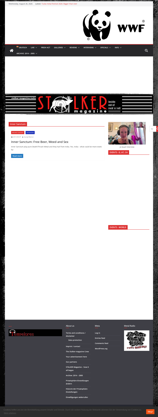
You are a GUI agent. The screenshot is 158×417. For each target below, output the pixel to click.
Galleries (58, 47)
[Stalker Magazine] (12, 50)
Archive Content (17, 132)
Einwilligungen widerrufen (77, 397)
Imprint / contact (73, 346)
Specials (104, 47)
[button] (35, 47)
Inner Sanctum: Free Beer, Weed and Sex (39, 142)
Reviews (73, 47)
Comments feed (101, 343)
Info (117, 47)
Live (32, 47)
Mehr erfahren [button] (10, 413)
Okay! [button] (150, 412)
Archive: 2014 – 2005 (26, 53)
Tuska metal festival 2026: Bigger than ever (59, 4)
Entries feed (100, 338)
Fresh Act (45, 47)
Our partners (71, 362)
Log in (97, 333)
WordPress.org (101, 348)
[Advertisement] (79, 75)
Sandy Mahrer (29, 137)
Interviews (89, 47)
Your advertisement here (76, 357)
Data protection (75, 340)
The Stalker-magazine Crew (77, 351)
